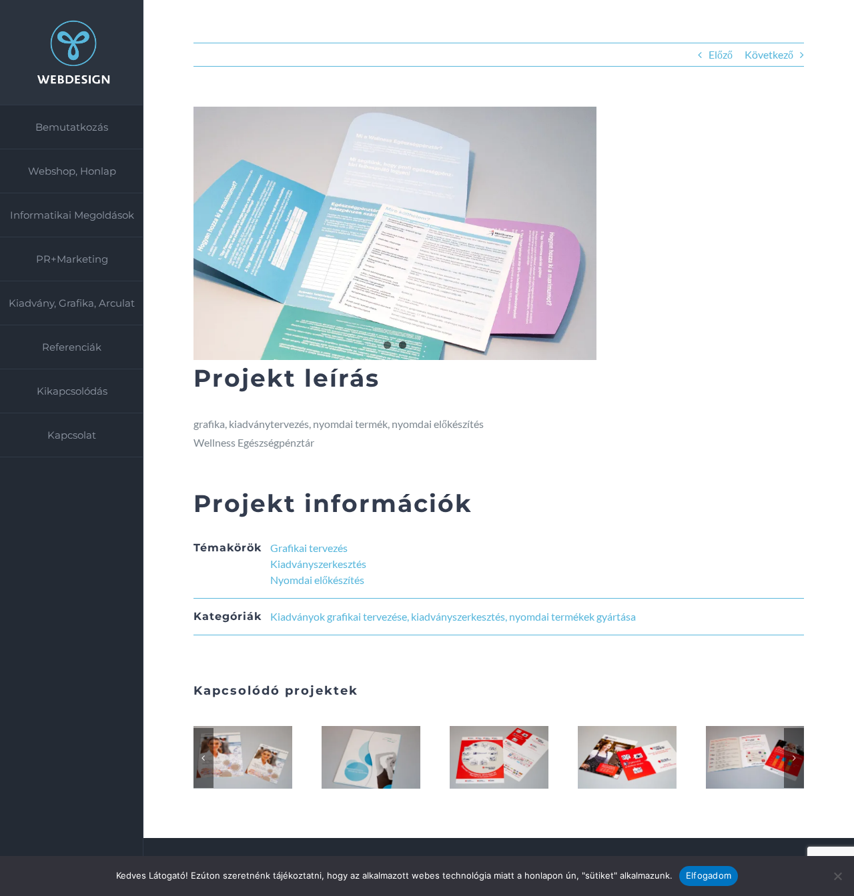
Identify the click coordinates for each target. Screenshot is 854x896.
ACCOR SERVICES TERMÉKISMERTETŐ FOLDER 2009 (227, 757)
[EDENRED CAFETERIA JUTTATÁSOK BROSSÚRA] (755, 757)
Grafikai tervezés (309, 547)
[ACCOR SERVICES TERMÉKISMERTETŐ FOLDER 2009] (242, 757)
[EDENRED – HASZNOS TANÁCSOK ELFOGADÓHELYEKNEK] (627, 757)
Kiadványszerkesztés (318, 563)
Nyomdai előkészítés (317, 579)
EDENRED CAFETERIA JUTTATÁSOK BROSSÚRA (739, 757)
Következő (769, 54)
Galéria (259, 757)
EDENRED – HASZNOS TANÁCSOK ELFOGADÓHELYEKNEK (611, 757)
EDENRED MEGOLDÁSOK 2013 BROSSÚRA (483, 757)
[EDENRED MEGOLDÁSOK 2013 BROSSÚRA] (499, 757)
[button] (203, 758)
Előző (721, 54)
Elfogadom (708, 875)
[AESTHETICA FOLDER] (371, 757)
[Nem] (837, 876)
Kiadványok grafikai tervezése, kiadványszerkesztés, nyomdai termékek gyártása (453, 616)
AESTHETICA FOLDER (355, 757)
